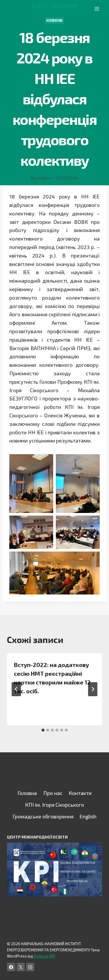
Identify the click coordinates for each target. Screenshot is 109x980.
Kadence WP (44, 956)
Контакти (80, 793)
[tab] (43, 730)
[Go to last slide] (16, 689)
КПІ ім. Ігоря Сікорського (54, 804)
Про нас (52, 793)
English (40, 4)
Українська (64, 4)
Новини (54, 20)
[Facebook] (11, 967)
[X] (21, 967)
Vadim (44, 177)
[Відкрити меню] (96, 8)
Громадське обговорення (43, 816)
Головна (27, 793)
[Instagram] (30, 967)
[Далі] (92, 689)
